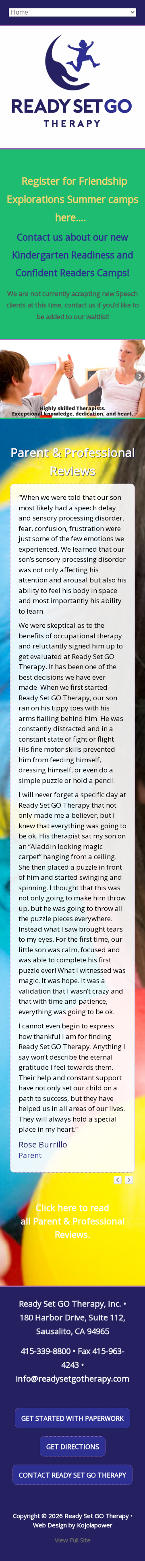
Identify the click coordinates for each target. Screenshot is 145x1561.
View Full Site (73, 1540)
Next (139, 377)
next (129, 1180)
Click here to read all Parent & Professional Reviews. (73, 1220)
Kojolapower (94, 1525)
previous (118, 1180)
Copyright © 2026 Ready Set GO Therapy (71, 1516)
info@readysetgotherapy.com (72, 1378)
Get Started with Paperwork (72, 1418)
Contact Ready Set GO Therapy (72, 1475)
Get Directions (72, 1446)
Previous (6, 377)
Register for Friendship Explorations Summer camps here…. (73, 199)
